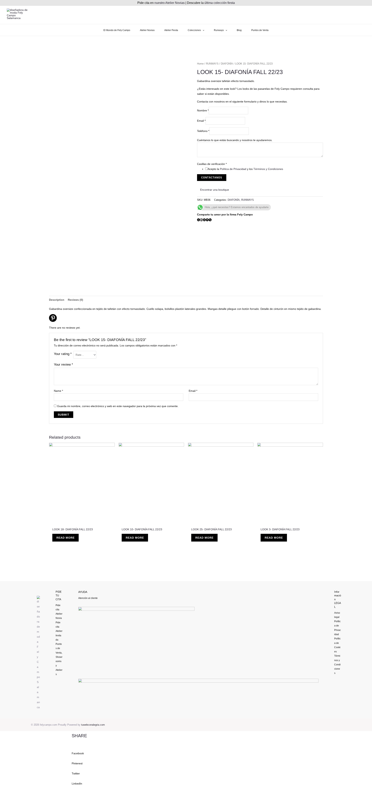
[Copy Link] (210, 219)
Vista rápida (82, 521)
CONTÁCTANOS (211, 177)
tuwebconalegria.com (93, 724)
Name (58, 390)
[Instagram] (204, 219)
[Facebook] (201, 219)
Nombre (203, 110)
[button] (186, 751)
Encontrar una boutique (214, 189)
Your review (63, 364)
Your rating (63, 354)
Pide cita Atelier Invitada (59, 631)
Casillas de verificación (212, 163)
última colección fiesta (219, 2)
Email (201, 120)
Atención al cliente (88, 598)
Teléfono (203, 131)
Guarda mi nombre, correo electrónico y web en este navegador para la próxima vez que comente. (117, 406)
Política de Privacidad (233, 169)
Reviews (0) (75, 299)
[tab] (56, 300)
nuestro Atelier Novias (169, 2)
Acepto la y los (245, 169)
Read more (65, 537)
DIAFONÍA (227, 63)
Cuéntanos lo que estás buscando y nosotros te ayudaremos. (234, 140)
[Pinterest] (207, 219)
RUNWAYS (212, 63)
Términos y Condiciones (268, 169)
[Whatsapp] (198, 219)
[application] (202, 30)
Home (200, 63)
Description (56, 299)
